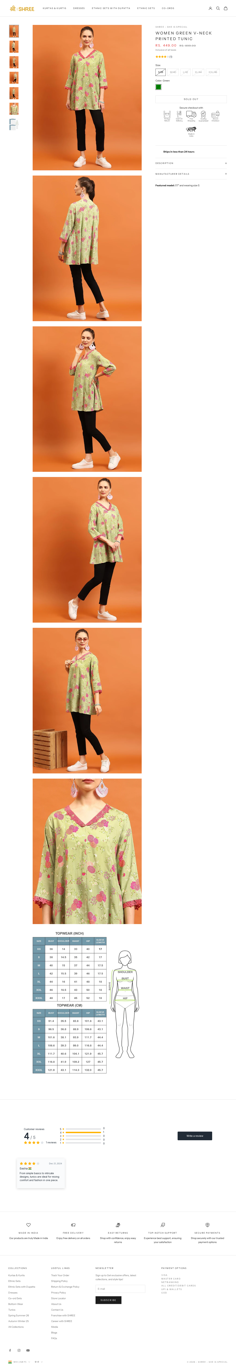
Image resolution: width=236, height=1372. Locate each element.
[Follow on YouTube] (28, 1350)
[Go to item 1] (14, 31)
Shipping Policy (59, 1281)
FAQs (54, 1338)
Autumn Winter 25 (18, 1321)
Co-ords (168, 8)
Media (54, 1326)
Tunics (11, 1309)
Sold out (191, 99)
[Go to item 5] (14, 93)
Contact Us (57, 1309)
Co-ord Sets (15, 1298)
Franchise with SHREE (63, 1315)
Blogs (54, 1332)
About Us (56, 1304)
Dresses (79, 8)
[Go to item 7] (14, 124)
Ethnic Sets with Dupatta (111, 8)
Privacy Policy (58, 1292)
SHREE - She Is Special (171, 27)
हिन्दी (37, 1362)
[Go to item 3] (14, 62)
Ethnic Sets (146, 8)
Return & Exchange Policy (65, 1286)
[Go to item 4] (14, 77)
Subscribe (108, 1300)
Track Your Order (60, 1275)
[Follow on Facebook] (10, 1350)
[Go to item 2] (14, 46)
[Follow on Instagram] (19, 1350)
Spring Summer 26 (18, 1315)
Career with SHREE (61, 1321)
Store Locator (58, 1298)
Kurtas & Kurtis (54, 8)
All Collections (16, 1326)
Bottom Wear (15, 1304)
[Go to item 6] (14, 108)
